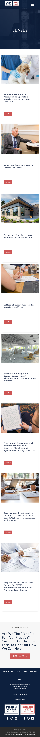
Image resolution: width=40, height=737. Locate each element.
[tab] (8, 671)
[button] (32, 4)
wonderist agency (17, 734)
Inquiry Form (20, 656)
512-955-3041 (20, 700)
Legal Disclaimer (30, 734)
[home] (8, 3)
